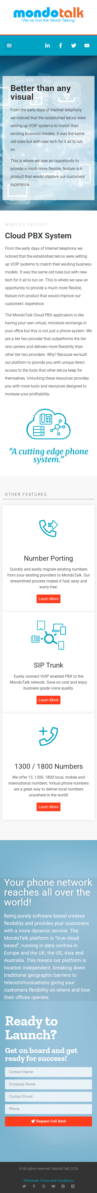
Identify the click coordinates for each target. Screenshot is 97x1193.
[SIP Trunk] (48, 635)
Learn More (48, 598)
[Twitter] (24, 1186)
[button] (9, 45)
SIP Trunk (48, 665)
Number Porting (48, 558)
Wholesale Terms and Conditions (48, 1180)
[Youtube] (53, 1186)
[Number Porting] (48, 528)
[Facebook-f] (34, 1186)
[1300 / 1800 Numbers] (48, 736)
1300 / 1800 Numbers (48, 766)
